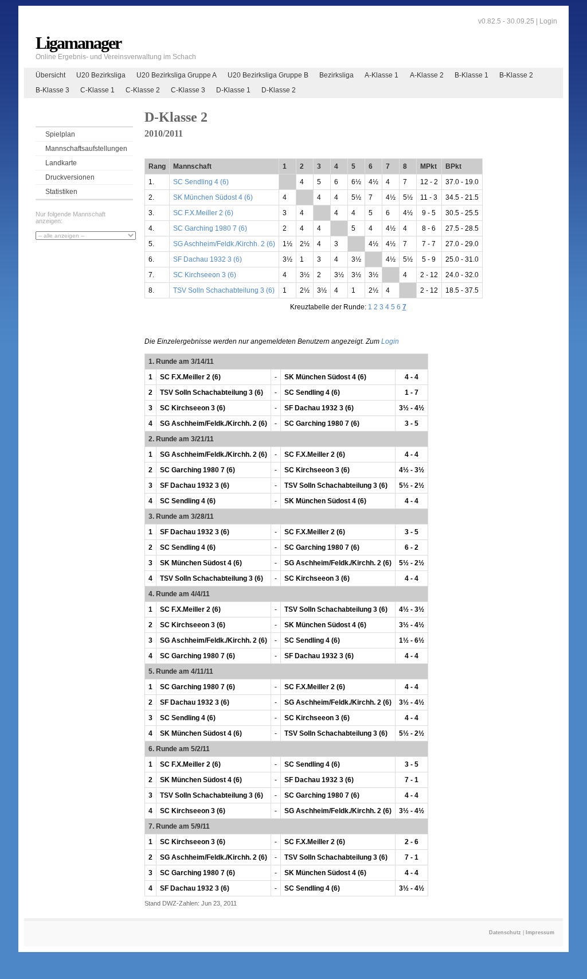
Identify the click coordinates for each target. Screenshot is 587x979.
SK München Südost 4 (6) (213, 197)
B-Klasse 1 (471, 75)
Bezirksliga (336, 75)
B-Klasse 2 (516, 75)
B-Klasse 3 (52, 90)
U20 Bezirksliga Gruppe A (176, 75)
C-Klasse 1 (97, 90)
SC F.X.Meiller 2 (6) (203, 213)
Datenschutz (505, 932)
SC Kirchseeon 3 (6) (204, 275)
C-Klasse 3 (188, 90)
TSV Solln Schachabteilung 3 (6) (224, 290)
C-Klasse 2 (143, 90)
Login (548, 21)
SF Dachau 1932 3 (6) (207, 259)
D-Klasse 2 (278, 90)
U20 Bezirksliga (101, 75)
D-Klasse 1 (233, 90)
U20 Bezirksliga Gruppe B (268, 75)
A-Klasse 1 (381, 75)
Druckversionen (70, 177)
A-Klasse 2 (427, 75)
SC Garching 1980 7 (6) (210, 228)
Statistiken (61, 192)
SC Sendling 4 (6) (201, 182)
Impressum (540, 932)
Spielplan (60, 134)
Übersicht (50, 75)
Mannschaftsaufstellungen (86, 149)
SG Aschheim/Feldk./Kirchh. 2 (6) (224, 244)
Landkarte (61, 163)
